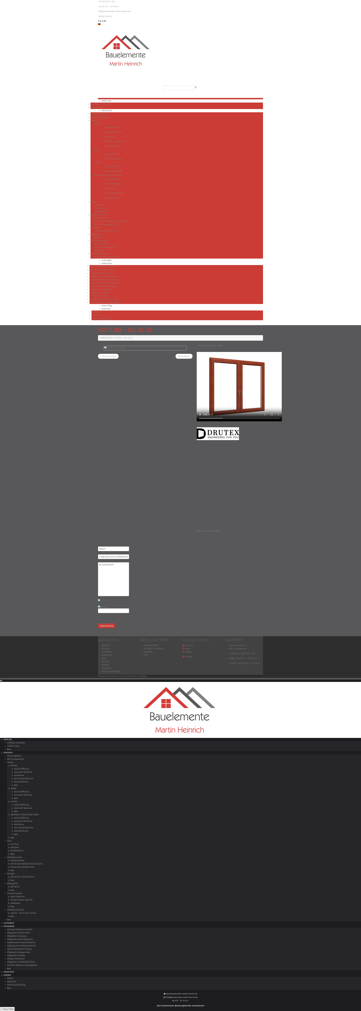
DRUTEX (97, 123)
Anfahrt (96, 312)
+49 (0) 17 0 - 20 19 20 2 (108, 6)
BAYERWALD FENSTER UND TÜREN (108, 175)
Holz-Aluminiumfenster (114, 141)
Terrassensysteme (100, 241)
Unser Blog (107, 305)
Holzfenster (110, 137)
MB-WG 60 (98, 237)
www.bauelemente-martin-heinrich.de (181, 994)
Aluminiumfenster (112, 146)
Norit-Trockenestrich (100, 117)
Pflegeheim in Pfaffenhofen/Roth (104, 299)
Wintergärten (97, 234)
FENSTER (109, 338)
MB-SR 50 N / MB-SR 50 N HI (107, 231)
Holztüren (99, 208)
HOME (102, 338)
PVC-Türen (99, 205)
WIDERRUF (148, 652)
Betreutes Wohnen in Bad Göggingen (106, 302)
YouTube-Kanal (98, 107)
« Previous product (108, 356)
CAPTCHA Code (104, 616)
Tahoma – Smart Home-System (107, 257)
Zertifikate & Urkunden (101, 104)
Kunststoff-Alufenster (114, 132)
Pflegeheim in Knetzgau (101, 273)
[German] (99, 24)
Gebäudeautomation (100, 254)
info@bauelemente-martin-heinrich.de (114, 11)
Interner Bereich (105, 16)
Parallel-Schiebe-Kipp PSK (105, 247)
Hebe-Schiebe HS (101, 244)
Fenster (95, 120)
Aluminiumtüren (101, 211)
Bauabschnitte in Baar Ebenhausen (105, 279)
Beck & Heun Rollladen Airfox (106, 224)
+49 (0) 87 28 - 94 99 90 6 (248, 663)
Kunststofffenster (112, 127)
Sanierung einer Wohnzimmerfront (105, 283)
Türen (94, 202)
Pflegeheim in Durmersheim (102, 270)
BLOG (104, 658)
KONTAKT (106, 308)
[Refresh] (102, 607)
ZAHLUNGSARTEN (151, 645)
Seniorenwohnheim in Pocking (103, 286)
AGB (145, 655)
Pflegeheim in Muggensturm (102, 289)
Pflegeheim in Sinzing (100, 292)
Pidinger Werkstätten (99, 296)
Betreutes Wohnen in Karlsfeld (104, 266)
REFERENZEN (107, 655)
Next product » (184, 356)
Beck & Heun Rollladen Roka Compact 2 (111, 221)
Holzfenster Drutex (214, 345)
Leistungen (107, 260)
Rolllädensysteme (99, 215)
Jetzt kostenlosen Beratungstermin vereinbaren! (180, 1006)
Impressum (97, 315)
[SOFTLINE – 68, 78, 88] (114, 348)
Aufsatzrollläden (101, 218)
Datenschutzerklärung (102, 318)
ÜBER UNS (106, 100)
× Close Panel (7, 1009)
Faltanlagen (99, 250)
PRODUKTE (107, 110)
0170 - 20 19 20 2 (181, 1001)
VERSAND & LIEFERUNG (153, 648)
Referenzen (107, 263)
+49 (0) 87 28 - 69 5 (106, 1)
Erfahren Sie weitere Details (209, 531)
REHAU (97, 150)
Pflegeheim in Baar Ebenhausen (104, 276)
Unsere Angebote (99, 114)
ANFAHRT (105, 665)
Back (9, 749)
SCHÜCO (97, 163)
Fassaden (96, 228)
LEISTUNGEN (107, 652)
